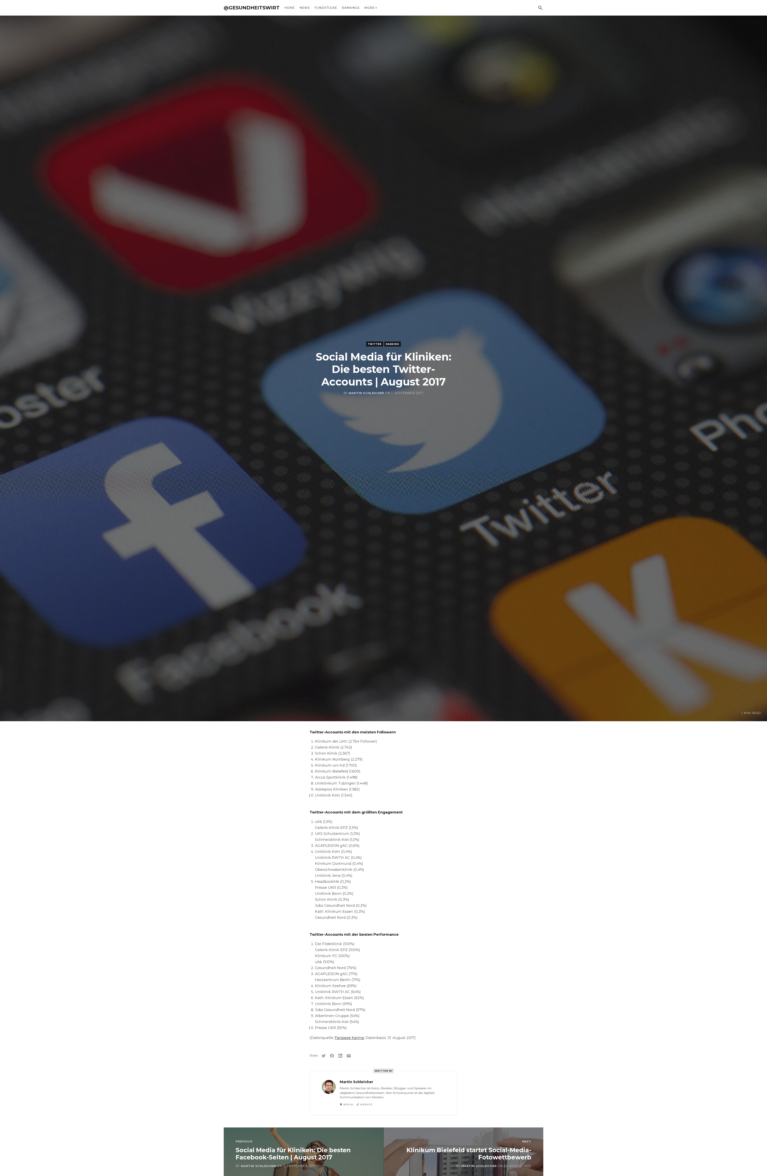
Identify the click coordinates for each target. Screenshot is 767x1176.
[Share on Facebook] (332, 1056)
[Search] (540, 8)
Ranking (392, 344)
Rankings (351, 8)
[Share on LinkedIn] (340, 1056)
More (369, 8)
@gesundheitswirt (252, 8)
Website (366, 1104)
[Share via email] (349, 1056)
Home (289, 8)
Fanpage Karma (349, 1038)
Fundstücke (326, 8)
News (305, 8)
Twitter (374, 344)
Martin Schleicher (366, 393)
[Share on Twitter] (324, 1056)
